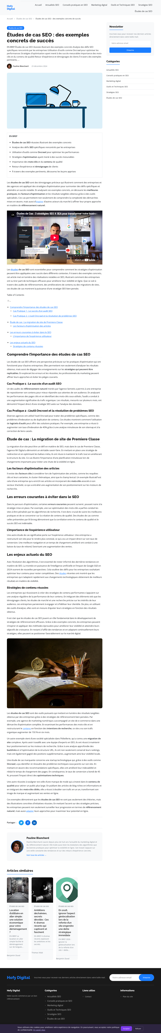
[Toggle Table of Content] (9, 301)
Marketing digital (99, 5)
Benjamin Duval (13, 955)
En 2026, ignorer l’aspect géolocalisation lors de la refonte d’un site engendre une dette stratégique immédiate (67, 923)
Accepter (126, 1028)
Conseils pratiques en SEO (75, 5)
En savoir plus (39, 1030)
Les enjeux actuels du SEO (22, 342)
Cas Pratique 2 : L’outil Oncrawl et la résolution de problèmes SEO (45, 315)
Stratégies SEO (145, 5)
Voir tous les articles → (36, 855)
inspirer (39, 201)
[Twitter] (21, 822)
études (14, 269)
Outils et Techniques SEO (123, 5)
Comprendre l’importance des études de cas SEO (34, 307)
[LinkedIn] (34, 822)
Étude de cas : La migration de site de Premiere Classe (36, 322)
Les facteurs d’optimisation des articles (32, 326)
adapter (30, 811)
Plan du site (127, 996)
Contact (88, 996)
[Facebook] (27, 822)
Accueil (38, 5)
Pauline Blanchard (38, 837)
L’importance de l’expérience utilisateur (32, 336)
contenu (27, 728)
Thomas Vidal (37, 952)
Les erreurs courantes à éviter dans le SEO (30, 332)
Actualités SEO (52, 5)
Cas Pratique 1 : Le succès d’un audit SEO (32, 310)
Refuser (138, 1028)
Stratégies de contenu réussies (28, 346)
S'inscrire (130, 50)
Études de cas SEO (143, 11)
